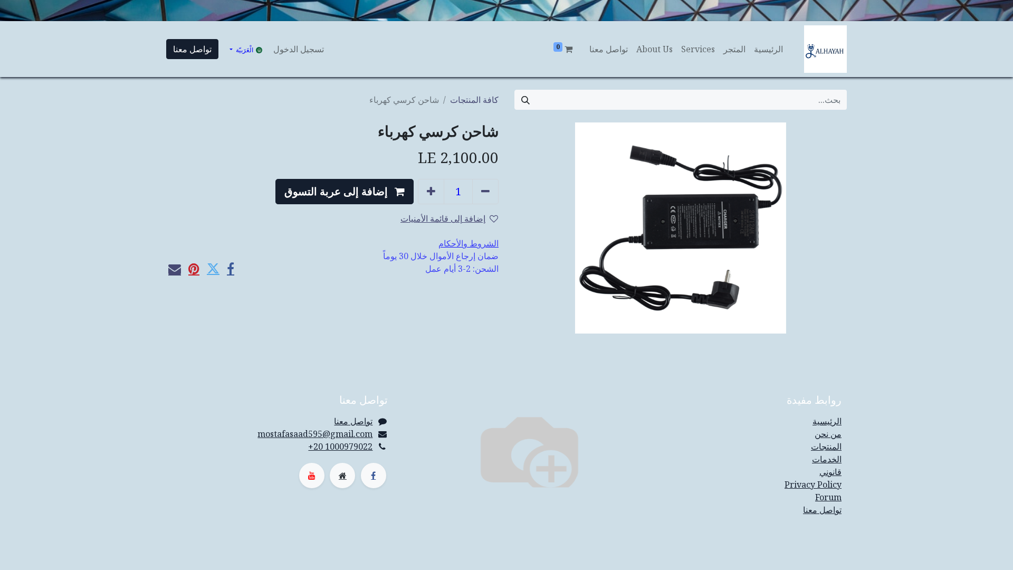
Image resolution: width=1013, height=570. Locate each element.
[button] (344, 191)
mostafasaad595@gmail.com (314, 434)
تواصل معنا (192, 49)
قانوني (830, 472)
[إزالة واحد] (485, 191)
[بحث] (525, 100)
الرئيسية (827, 421)
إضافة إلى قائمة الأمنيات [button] (442, 218)
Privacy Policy (813, 484)
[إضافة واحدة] (431, 191)
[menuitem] (768, 49)
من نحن (828, 434)
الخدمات (827, 459)
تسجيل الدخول (298, 49)
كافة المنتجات (474, 100)
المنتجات (826, 446)
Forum (828, 497)
